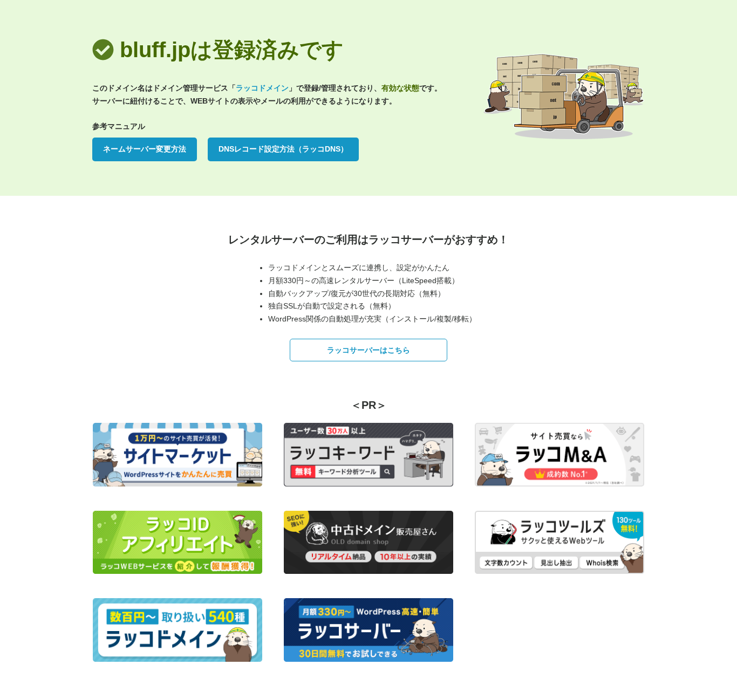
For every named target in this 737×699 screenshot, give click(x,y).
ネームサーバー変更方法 (144, 149)
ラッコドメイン (262, 88)
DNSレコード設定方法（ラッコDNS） (283, 149)
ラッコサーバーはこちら (368, 350)
